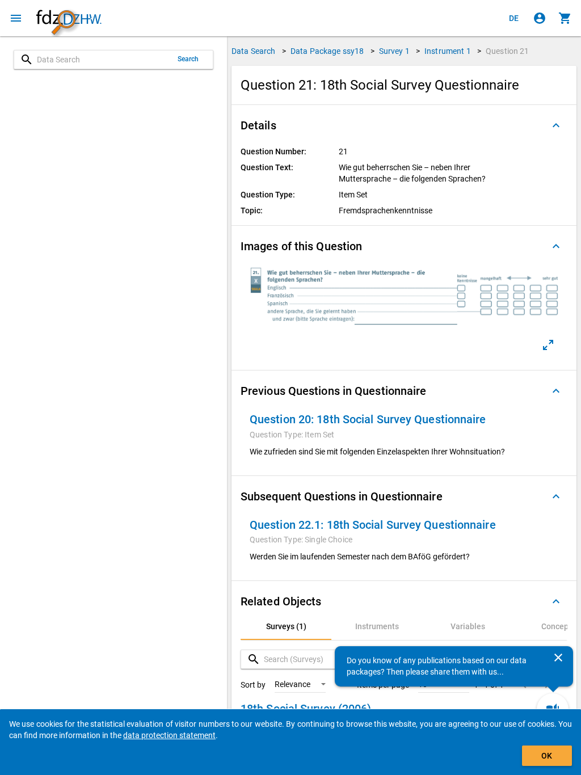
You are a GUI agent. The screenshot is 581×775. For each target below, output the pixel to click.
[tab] (286, 626)
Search (188, 59)
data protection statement (169, 735)
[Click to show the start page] (68, 18)
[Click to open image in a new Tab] (548, 345)
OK (546, 755)
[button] (404, 125)
